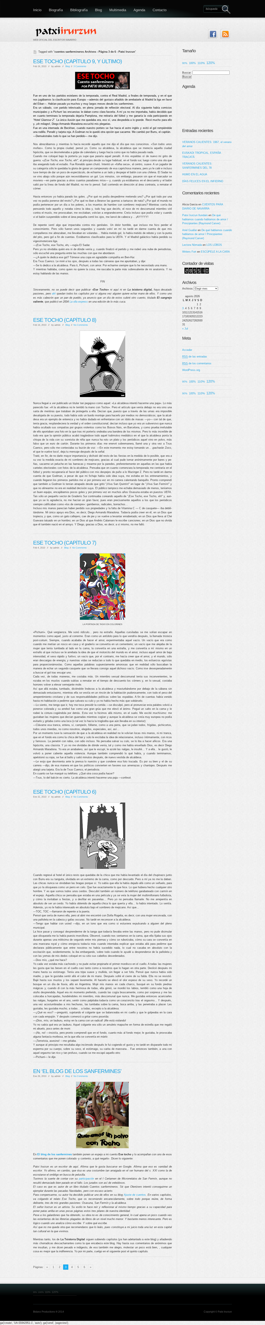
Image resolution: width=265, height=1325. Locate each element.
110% (201, 63)
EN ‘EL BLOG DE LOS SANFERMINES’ (77, 1071)
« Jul (185, 328)
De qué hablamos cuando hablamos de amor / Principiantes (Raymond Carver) (205, 219)
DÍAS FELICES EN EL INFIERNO (202, 181)
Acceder (187, 349)
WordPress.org (191, 370)
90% (184, 63)
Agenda (139, 10)
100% (192, 63)
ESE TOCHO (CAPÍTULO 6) (64, 792)
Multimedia (117, 10)
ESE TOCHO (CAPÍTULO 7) (64, 543)
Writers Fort (189, 251)
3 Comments (79, 66)
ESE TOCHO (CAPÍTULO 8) (64, 320)
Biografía (56, 10)
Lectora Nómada (192, 244)
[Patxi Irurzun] (66, 31)
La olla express (79, 301)
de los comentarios (196, 363)
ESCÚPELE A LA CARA (215, 251)
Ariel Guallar (189, 230)
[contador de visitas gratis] (196, 272)
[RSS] (225, 34)
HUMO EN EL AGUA (194, 174)
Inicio (37, 10)
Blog (98, 10)
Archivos (187, 288)
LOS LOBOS (214, 244)
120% (210, 63)
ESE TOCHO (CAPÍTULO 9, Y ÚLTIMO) (77, 61)
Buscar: (187, 72)
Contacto (159, 10)
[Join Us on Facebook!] (213, 34)
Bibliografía (79, 10)
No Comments (80, 325)
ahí (54, 293)
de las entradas (194, 356)
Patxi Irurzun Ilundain (195, 215)
